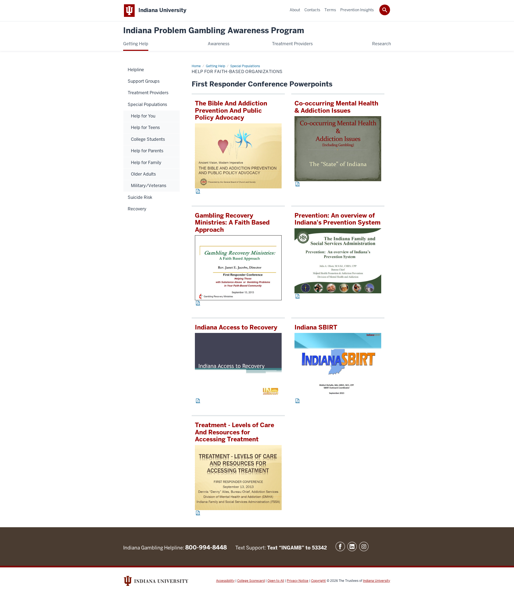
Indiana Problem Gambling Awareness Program (213, 30)
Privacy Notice (297, 581)
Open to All (275, 581)
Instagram (364, 546)
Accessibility (225, 581)
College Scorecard (251, 581)
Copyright (318, 581)
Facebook (340, 546)
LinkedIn (352, 546)
